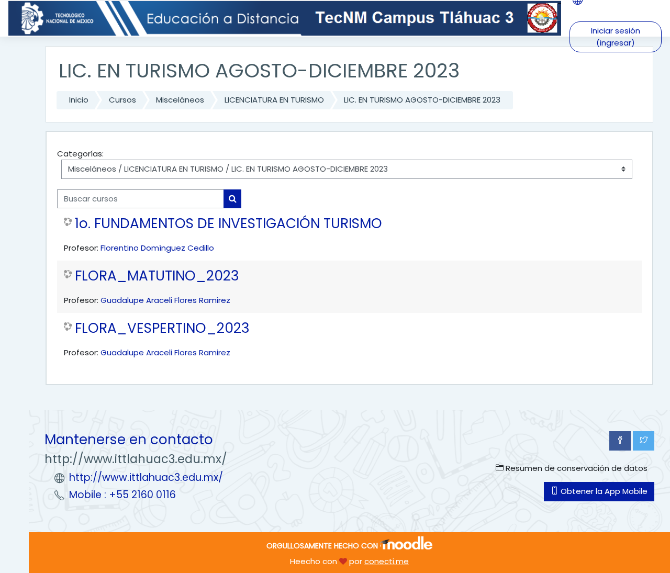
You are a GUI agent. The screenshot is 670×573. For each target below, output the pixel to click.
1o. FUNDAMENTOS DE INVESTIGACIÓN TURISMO (228, 223)
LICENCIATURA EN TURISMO (274, 99)
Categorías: (80, 153)
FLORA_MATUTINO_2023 (157, 275)
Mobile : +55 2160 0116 (122, 495)
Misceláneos (180, 99)
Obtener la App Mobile (603, 491)
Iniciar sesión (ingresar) (615, 36)
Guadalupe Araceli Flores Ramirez (165, 300)
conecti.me (386, 561)
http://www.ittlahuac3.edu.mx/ (146, 477)
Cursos (122, 99)
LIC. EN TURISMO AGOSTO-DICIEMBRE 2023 (422, 99)
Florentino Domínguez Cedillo (157, 247)
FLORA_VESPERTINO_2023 (162, 328)
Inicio (78, 99)
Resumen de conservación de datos (575, 468)
